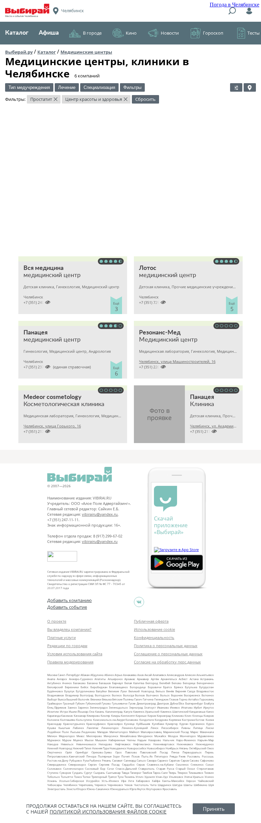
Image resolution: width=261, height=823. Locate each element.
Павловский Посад (154, 752)
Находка (52, 744)
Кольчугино (84, 719)
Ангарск (62, 679)
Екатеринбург (194, 703)
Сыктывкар (113, 772)
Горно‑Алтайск (189, 699)
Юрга (132, 789)
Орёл (68, 752)
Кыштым (64, 728)
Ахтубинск (54, 683)
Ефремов (60, 707)
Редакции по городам (67, 645)
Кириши (141, 715)
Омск (210, 748)
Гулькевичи (119, 703)
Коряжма (175, 719)
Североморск (77, 764)
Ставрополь (146, 768)
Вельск (160, 691)
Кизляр (105, 715)
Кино (131, 33)
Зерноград (136, 707)
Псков (136, 756)
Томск (78, 777)
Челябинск (70, 785)
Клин (188, 715)
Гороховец (206, 699)
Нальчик (168, 740)
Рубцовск (75, 760)
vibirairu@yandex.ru (100, 514)
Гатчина (148, 699)
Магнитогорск (118, 732)
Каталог (17, 33)
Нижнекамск (185, 744)
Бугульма (191, 687)
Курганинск (197, 724)
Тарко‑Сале (160, 772)
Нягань (183, 748)
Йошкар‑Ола (85, 711)
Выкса (62, 699)
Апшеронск (115, 679)
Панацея (35, 333)
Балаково (79, 683)
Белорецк (189, 683)
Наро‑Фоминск (186, 740)
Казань (99, 711)
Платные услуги (61, 637)
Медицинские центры (86, 52)
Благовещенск (118, 687)
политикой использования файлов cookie (108, 811)
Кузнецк (129, 724)
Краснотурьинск (74, 724)
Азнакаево (130, 675)
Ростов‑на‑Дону (57, 760)
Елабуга (209, 703)
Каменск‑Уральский (146, 711)
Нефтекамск (122, 744)
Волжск (117, 695)
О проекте (56, 621)
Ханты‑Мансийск (173, 781)
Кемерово (93, 715)
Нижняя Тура (100, 748)
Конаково (131, 719)
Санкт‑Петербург (69, 675)
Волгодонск (102, 695)
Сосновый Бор (95, 768)
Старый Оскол (185, 768)
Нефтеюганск (142, 744)
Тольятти (67, 777)
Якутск (141, 789)
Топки (86, 777)
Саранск (162, 760)
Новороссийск (136, 748)
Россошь (208, 756)
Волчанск (152, 695)
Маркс (194, 732)
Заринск (83, 707)
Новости (170, 33)
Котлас (200, 719)
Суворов (65, 772)
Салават (117, 760)
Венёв (170, 691)
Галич (138, 699)
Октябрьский (197, 748)
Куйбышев (143, 724)
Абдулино (97, 675)
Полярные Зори (109, 756)
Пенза (175, 752)
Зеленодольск (118, 707)
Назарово (154, 740)
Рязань (106, 760)
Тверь (172, 772)
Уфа (123, 781)
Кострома (188, 719)
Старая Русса (165, 768)
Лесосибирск (169, 728)
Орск (118, 752)
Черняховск (115, 785)
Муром (66, 740)
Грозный (68, 703)
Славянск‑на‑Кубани (160, 764)
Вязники (95, 699)
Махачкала (207, 732)
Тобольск (53, 777)
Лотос (147, 268)
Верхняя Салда (185, 691)
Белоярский (55, 687)
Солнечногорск (73, 768)
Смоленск (182, 764)
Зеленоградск (99, 707)
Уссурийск (93, 781)
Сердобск (128, 764)
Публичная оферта (151, 621)
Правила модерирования (70, 661)
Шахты (188, 785)
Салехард (130, 760)
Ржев (182, 756)
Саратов (174, 760)
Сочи (110, 768)
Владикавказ (55, 695)
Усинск (209, 777)
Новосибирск (156, 748)
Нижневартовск (163, 744)
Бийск (84, 687)
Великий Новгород (141, 691)
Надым (141, 740)
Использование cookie (154, 629)
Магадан (102, 732)
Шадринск (164, 785)
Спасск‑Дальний (126, 768)
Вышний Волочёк (77, 699)
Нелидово (105, 744)
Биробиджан (98, 687)
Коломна (53, 719)
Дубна (174, 703)
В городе (92, 33)
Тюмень (129, 777)
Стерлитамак (205, 768)
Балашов (105, 683)
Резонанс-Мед (159, 333)
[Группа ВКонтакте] (139, 602)
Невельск (67, 744)
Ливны (185, 728)
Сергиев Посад (109, 764)
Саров (185, 760)
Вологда (128, 695)
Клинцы (197, 715)
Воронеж (177, 695)
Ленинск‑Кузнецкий (135, 728)
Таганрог (135, 772)
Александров (175, 675)
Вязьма (106, 699)
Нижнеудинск (205, 744)
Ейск (181, 703)
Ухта (131, 781)
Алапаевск (159, 675)
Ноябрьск (172, 748)
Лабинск (78, 728)
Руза (86, 760)
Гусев (132, 703)
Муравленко (205, 736)
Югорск (81, 789)
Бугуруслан (206, 687)
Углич (139, 777)
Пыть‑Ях (147, 756)
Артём (155, 679)
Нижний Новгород (59, 748)
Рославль (193, 756)
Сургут (88, 772)
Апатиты (100, 679)
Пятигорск (161, 756)
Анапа (51, 679)
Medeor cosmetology (52, 397)
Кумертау (172, 724)
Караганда (53, 715)
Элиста (70, 789)
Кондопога (146, 719)
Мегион (52, 736)
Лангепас (93, 728)
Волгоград (86, 695)
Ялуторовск (154, 789)
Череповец (86, 785)
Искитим (53, 711)
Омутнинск (54, 752)
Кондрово (161, 719)
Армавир (143, 679)
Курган (183, 724)
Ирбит (198, 707)
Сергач (92, 764)
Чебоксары (54, 785)
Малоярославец (151, 732)
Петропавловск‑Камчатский (66, 756)
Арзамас (129, 679)
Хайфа (156, 781)
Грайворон (54, 703)
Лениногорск (110, 728)
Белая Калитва (134, 683)
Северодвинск (56, 764)
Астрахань (207, 679)
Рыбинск (95, 760)
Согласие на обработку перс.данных (167, 661)
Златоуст (150, 707)
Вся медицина (43, 268)
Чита (153, 785)
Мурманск (53, 740)
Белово (176, 683)
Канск (210, 711)
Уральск (198, 777)
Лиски (210, 728)
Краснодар (54, 724)
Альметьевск (205, 675)
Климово (178, 715)
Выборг (52, 699)
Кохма (210, 719)
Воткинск (208, 695)
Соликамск (54, 768)
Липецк (198, 728)
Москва (52, 675)
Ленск (154, 728)
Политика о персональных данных (165, 645)
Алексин (190, 675)
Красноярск (115, 724)
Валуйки (101, 691)
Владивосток (205, 691)
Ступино (52, 772)
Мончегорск (188, 736)
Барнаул (117, 683)
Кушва (51, 728)
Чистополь (141, 785)
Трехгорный (99, 777)
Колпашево (67, 719)
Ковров (209, 715)
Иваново (163, 707)
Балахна (92, 683)
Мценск (78, 740)
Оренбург (81, 752)
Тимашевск (196, 772)
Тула (120, 777)
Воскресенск (192, 695)
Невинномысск (86, 744)
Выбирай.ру (19, 52)
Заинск (72, 707)
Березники (72, 687)
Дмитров (163, 703)
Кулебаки (158, 724)
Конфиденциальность (154, 637)
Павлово (131, 752)
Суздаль (77, 772)
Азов (140, 675)
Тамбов (147, 772)
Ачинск (67, 683)
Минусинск (111, 736)
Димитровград (146, 703)
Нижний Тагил (82, 748)
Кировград (164, 715)
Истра (64, 711)
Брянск (178, 687)
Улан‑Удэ (162, 777)
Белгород (151, 683)
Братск (167, 687)
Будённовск (55, 691)
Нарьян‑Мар (205, 740)
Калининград (114, 711)
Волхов (140, 695)
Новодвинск (117, 748)
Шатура (177, 785)
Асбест (183, 679)
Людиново (88, 732)
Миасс (80, 736)
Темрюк (182, 772)
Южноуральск (119, 789)
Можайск (160, 736)
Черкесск (100, 785)
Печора (91, 756)
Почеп (125, 756)
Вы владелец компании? (69, 629)
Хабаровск (143, 781)
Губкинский (93, 703)
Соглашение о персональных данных (168, 653)
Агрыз (118, 675)
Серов (141, 764)
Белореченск (205, 683)
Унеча (188, 777)
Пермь (209, 752)
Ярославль (169, 789)
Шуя (211, 785)
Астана (194, 679)
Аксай (148, 675)
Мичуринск (145, 736)
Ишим (73, 711)
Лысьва (75, 732)
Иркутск (208, 707)
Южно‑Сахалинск (98, 789)
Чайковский (206, 781)
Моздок (173, 736)
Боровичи (154, 687)
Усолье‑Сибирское (71, 781)
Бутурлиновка (85, 691)
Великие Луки (117, 691)
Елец (50, 707)
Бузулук (69, 691)
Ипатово (187, 707)
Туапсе (112, 777)
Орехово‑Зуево (101, 752)
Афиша (49, 33)
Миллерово (94, 736)
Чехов (128, 785)
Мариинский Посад (176, 732)
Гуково (106, 703)
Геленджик (161, 699)
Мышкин (101, 740)
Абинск (109, 675)
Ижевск (175, 707)
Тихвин (209, 772)
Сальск (141, 760)
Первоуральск (192, 752)
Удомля (149, 777)
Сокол (210, 764)
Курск (210, 724)
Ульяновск (176, 777)
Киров (151, 715)
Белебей (164, 683)
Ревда (173, 756)
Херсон (191, 781)
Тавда (125, 772)
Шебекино (200, 785)
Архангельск (169, 679)
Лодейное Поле (58, 732)
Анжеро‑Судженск (81, 679)
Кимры (115, 715)
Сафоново (207, 760)
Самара (151, 760)
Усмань (52, 781)
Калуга (128, 711)
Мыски (89, 740)
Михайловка (128, 736)
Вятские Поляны (123, 699)
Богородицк (138, 687)
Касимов (67, 715)
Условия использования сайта (74, 653)
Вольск (165, 695)
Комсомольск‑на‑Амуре (109, 719)
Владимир (72, 695)
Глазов (173, 699)
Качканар (80, 715)
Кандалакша (197, 711)
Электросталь (56, 789)
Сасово (194, 760)
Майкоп (134, 732)
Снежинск (197, 764)
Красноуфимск (96, 724)
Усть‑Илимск (110, 781)
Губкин (80, 703)
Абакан (85, 675)
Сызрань (99, 772)
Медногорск (67, 736)
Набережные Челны (122, 740)
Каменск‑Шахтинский (174, 711)
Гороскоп (213, 33)
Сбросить (145, 99)
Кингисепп (128, 715)
